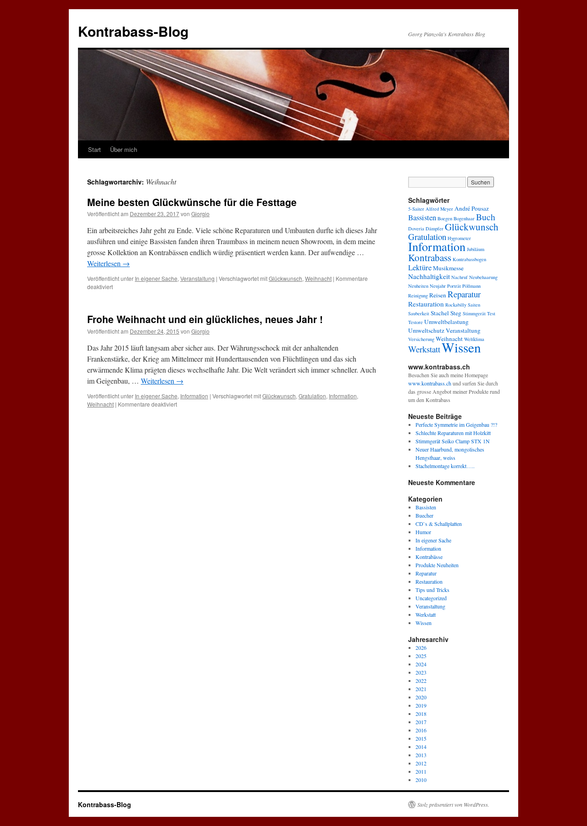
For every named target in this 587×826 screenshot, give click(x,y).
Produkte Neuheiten (437, 565)
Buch (485, 217)
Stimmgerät (474, 313)
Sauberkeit (418, 313)
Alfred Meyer (439, 209)
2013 (420, 755)
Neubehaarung (483, 277)
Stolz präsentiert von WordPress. (453, 804)
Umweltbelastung (446, 322)
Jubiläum (475, 249)
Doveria (416, 228)
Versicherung (421, 339)
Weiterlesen (108, 263)
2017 (420, 722)
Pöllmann (471, 286)
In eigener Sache (156, 278)
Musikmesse (448, 268)
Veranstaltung (197, 278)
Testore (415, 322)
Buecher (424, 515)
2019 (420, 705)
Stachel (440, 313)
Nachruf (459, 277)
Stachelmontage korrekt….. (445, 465)
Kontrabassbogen (469, 259)
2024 (420, 664)
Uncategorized (431, 598)
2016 (420, 730)
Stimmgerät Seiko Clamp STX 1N (452, 441)
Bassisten (422, 217)
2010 (420, 779)
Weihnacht (318, 278)
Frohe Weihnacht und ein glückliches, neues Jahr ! (205, 319)
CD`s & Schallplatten (438, 523)
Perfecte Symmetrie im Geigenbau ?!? (456, 424)
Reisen (437, 295)
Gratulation (312, 396)
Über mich (123, 149)
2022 (420, 680)
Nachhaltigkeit (429, 276)
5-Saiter (416, 209)
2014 (420, 746)
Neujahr (438, 286)
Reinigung (418, 295)
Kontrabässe (429, 556)
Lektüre (420, 267)
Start (94, 149)
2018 (420, 713)
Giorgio (200, 214)
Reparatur (464, 294)
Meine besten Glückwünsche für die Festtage (192, 202)
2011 (420, 771)
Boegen (444, 218)
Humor (423, 532)
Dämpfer (434, 228)
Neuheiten (418, 286)
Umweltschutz (426, 330)
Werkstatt (424, 349)
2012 (420, 763)
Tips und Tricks (432, 589)
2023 (420, 672)
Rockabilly (455, 304)
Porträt (454, 286)
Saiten (474, 304)
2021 (420, 688)
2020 (420, 697)
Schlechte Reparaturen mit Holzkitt (453, 432)
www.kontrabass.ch (429, 383)
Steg (455, 313)
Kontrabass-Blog (133, 31)
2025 (420, 655)
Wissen (461, 347)
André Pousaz (471, 208)
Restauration (426, 303)
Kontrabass (429, 257)
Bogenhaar (464, 218)
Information (194, 396)
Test (491, 313)
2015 (420, 738)
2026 (420, 647)
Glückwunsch (285, 278)
